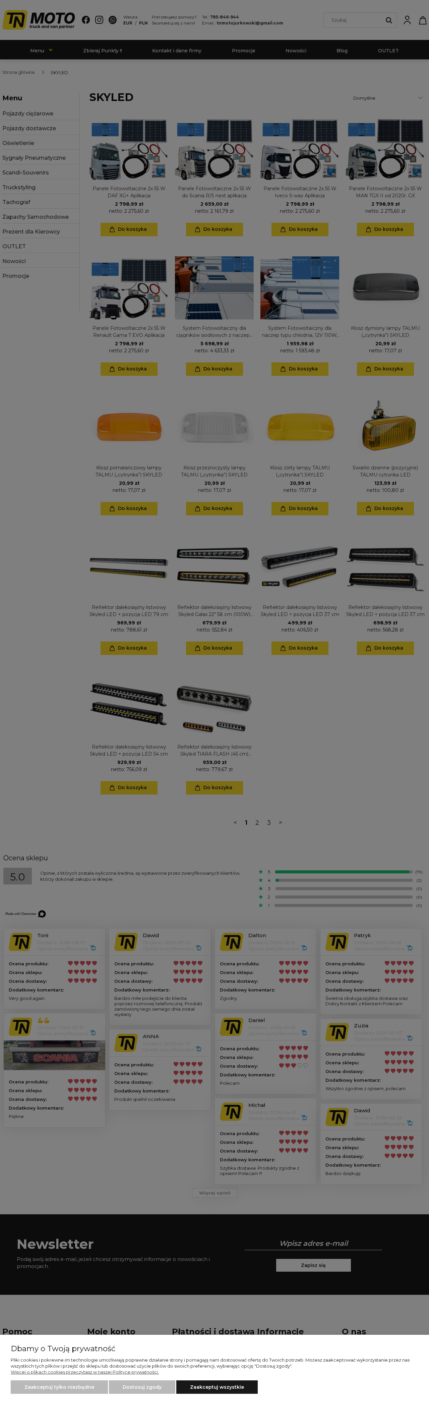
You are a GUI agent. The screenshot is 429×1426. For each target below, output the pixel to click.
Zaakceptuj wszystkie (217, 1387)
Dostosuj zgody (142, 1387)
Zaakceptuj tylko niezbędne (59, 1387)
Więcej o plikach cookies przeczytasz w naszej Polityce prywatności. (85, 1372)
